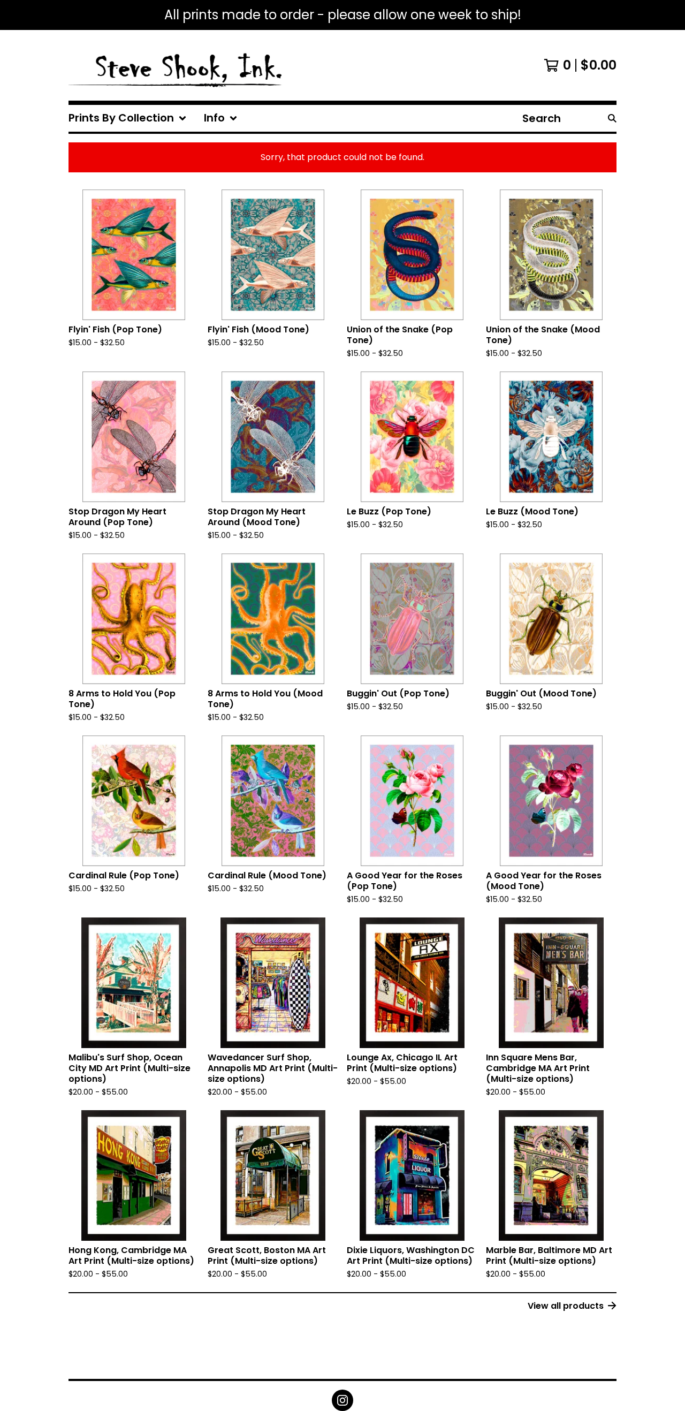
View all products (566, 1306)
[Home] (176, 65)
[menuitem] (127, 118)
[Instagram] (342, 1400)
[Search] (612, 118)
